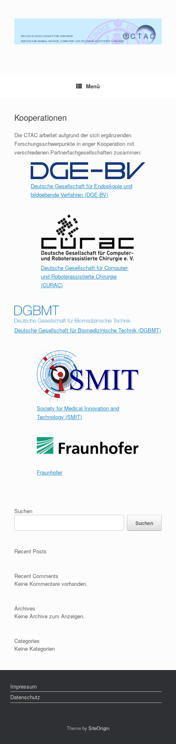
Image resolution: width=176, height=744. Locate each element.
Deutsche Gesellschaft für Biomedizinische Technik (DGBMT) (87, 330)
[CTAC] (88, 31)
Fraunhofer (49, 472)
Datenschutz (25, 697)
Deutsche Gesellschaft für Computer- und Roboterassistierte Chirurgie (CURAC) (85, 276)
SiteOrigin (98, 728)
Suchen (23, 511)
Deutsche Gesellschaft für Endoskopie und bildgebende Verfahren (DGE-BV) (81, 190)
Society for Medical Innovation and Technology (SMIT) (78, 412)
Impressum (23, 686)
